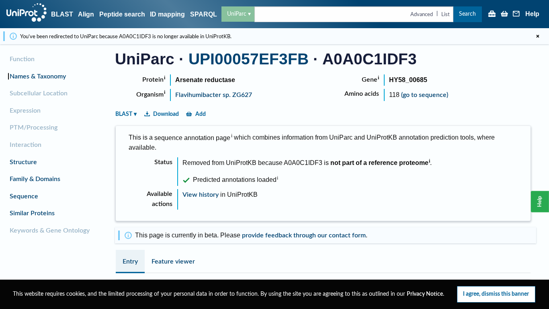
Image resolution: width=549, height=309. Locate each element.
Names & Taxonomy (38, 76)
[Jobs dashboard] (492, 14)
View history (200, 195)
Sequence (24, 196)
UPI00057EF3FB (248, 59)
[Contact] (516, 14)
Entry (130, 261)
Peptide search (122, 14)
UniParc (236, 14)
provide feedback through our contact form (304, 235)
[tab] (130, 261)
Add (200, 114)
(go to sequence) (424, 95)
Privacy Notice (425, 294)
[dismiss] (538, 36)
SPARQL (203, 14)
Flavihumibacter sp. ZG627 (213, 95)
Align (86, 14)
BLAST (62, 14)
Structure (23, 162)
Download (166, 114)
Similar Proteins (32, 213)
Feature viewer (173, 261)
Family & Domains (35, 179)
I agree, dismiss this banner (496, 294)
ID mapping (167, 14)
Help (532, 14)
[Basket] (504, 14)
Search (467, 14)
